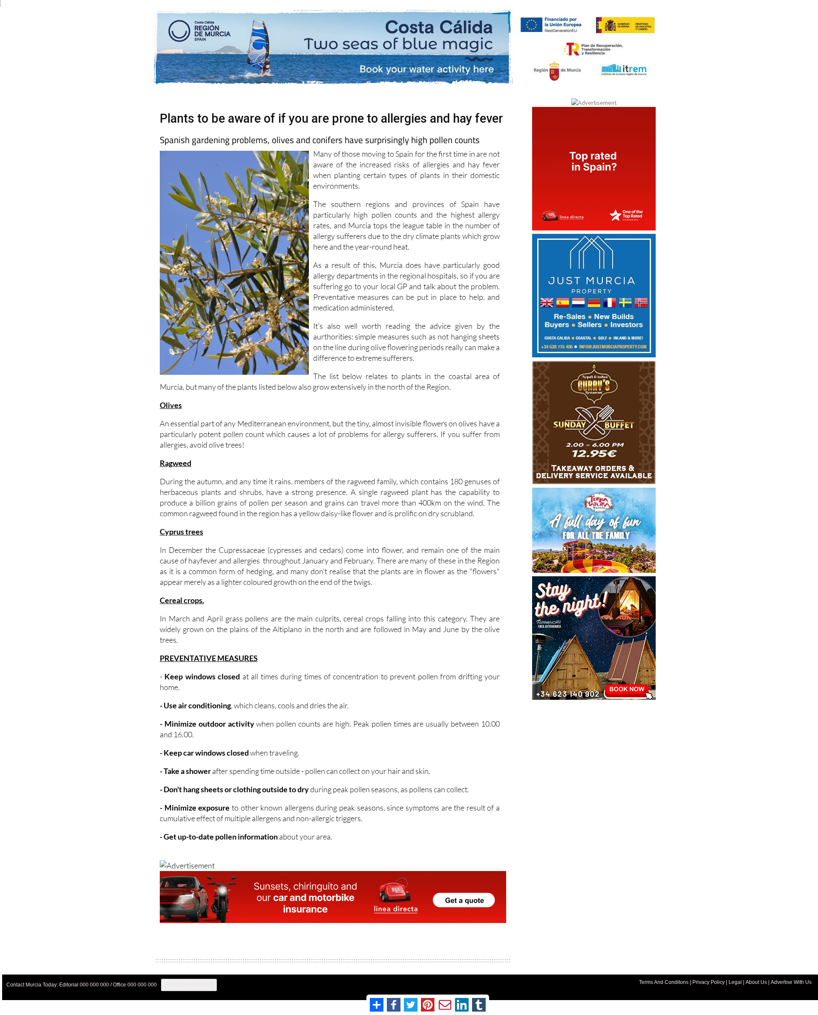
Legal (735, 982)
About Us (756, 982)
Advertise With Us (791, 982)
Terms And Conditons (663, 982)
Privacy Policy (708, 982)
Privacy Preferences (189, 985)
